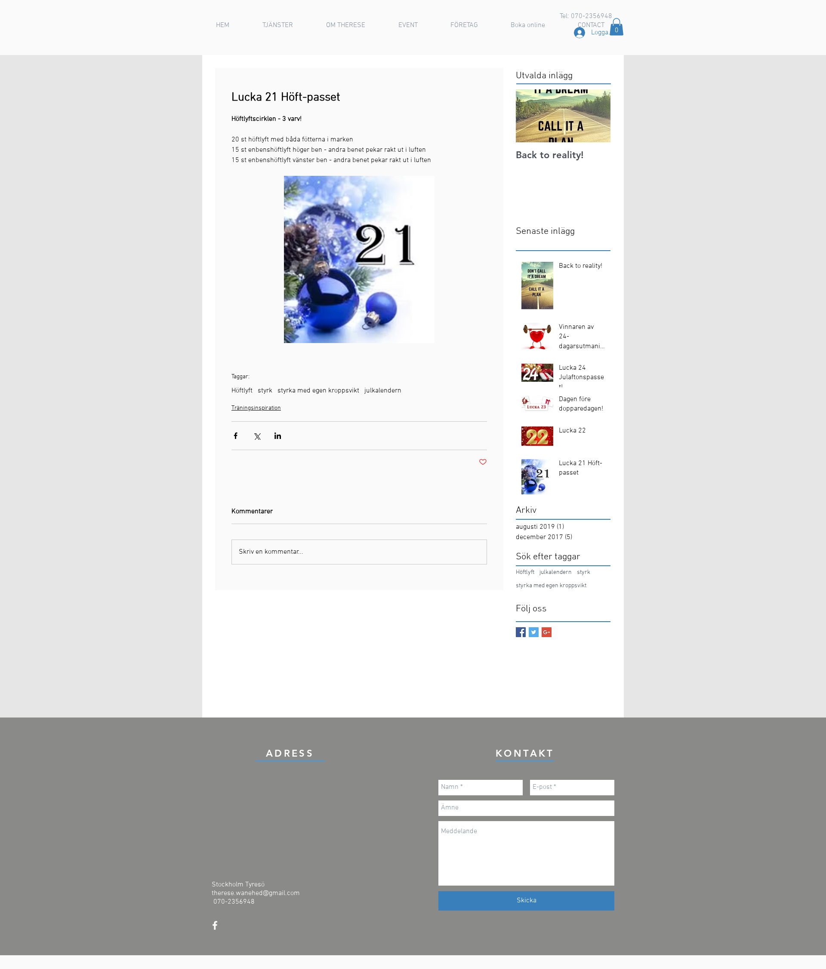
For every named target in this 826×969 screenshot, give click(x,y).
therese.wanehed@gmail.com (256, 893)
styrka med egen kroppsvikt (318, 390)
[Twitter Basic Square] (534, 632)
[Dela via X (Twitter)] (257, 436)
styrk (265, 390)
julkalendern (382, 390)
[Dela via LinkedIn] (278, 436)
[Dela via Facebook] (235, 436)
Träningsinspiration (256, 408)
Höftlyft (242, 390)
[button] (277, 25)
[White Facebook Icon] (215, 925)
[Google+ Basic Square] (547, 632)
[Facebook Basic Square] (521, 632)
